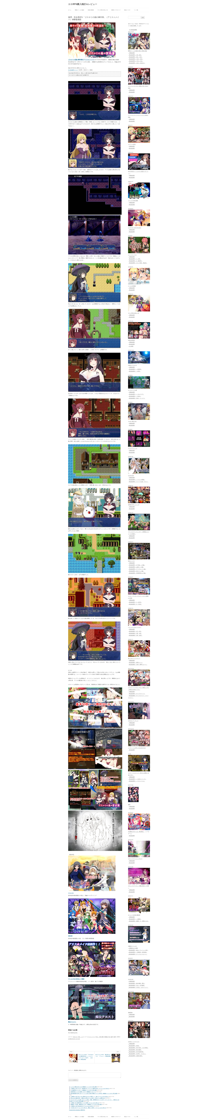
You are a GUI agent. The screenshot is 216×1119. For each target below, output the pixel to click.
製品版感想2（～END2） (135, 396)
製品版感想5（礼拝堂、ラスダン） (137, 1054)
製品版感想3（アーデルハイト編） (137, 569)
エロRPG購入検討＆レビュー (82, 4)
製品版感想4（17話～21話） (136, 61)
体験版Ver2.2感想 (133, 948)
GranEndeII (131, 475)
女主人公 (75, 1037)
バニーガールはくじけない (134, 627)
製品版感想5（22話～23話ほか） (137, 63)
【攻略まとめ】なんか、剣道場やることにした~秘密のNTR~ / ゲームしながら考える (90, 1088)
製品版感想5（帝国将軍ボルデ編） (137, 573)
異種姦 (106, 1037)
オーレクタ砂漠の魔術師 (134, 915)
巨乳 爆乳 (101, 1037)
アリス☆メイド (91, 1037)
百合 (109, 1037)
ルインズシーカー (132, 255)
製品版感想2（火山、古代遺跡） (137, 985)
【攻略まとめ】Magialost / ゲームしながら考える (82, 1106)
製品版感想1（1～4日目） (135, 602)
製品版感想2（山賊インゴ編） (136, 567)
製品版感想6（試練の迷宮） (136, 1056)
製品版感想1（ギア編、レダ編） (137, 565)
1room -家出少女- (132, 421)
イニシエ (71, 893)
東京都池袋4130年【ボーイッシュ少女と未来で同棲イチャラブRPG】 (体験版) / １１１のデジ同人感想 (94, 1093)
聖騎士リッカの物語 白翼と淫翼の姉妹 (137, 51)
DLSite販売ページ (73, 70)
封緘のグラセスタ (132, 365)
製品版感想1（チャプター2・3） (137, 693)
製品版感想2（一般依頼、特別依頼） (138, 952)
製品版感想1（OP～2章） (135, 631)
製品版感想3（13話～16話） (136, 59)
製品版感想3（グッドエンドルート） (138, 954)
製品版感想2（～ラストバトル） (137, 781)
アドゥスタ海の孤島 (133, 200)
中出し (97, 1037)
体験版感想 (132, 53)
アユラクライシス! (132, 448)
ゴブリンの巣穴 (132, 144)
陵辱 (115, 1037)
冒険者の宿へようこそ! (133, 504)
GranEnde (130, 979)
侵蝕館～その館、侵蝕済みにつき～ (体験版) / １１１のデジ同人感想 (86, 1104)
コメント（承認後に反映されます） (77, 1070)
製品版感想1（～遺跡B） (135, 919)
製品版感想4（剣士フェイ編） (136, 571)
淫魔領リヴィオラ (132, 946)
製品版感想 (132, 92)
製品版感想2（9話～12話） (136, 57)
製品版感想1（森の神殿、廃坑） (137, 983)
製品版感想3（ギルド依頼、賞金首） (138, 263)
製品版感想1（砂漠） (134, 1045)
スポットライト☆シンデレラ (135, 858)
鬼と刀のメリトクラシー (134, 658)
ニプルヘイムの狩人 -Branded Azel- (137, 748)
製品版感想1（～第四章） (135, 369)
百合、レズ (80, 1037)
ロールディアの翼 (132, 390)
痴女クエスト (72, 1022)
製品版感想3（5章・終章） (135, 635)
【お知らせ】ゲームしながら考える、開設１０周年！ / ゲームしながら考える (88, 1107)
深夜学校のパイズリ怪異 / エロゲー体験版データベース (83, 1091)
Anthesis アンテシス (133, 720)
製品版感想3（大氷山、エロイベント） (138, 987)
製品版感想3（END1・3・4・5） (137, 398)
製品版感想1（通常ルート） (136, 662)
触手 (112, 1037)
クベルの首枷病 (132, 286)
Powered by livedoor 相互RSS (77, 1110)
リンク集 (136, 10)
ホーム (69, 10)
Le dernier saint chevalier (134, 227)
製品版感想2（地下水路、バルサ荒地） (138, 1047)
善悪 (129, 804)
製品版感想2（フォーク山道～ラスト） (138, 481)
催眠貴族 (130, 1012)
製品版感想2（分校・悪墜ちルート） (138, 664)
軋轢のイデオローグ (115, 10)
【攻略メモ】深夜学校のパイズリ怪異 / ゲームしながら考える (85, 1103)
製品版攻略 (132, 204)
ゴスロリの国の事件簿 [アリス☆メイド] (81, 60)
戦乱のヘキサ (127, 10)
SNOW (70, 936)
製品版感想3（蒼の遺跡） (135, 1049)
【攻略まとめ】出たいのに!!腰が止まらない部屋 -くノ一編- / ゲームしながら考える (90, 1096)
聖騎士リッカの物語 (79, 10)
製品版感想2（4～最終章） (135, 261)
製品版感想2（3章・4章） (135, 633)
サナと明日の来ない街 (103, 10)
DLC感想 (131, 346)
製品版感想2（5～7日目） (135, 604)
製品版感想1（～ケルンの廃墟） (137, 479)
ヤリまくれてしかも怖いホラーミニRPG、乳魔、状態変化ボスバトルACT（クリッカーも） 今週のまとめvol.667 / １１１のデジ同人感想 (94, 1100)
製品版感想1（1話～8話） (135, 55)
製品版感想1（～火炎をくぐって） (137, 779)
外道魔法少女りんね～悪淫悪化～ (136, 831)
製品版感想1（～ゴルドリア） (136, 394)
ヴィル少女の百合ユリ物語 (76, 979)
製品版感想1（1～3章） (135, 259)
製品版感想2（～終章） (135, 371)
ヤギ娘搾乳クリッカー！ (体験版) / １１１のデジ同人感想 (84, 1090)
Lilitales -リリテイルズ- (133, 1041)
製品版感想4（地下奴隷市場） (136, 1051)
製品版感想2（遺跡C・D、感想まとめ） (139, 921)
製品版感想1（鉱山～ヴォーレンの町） (138, 950)
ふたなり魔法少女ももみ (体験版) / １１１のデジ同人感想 (84, 1087)
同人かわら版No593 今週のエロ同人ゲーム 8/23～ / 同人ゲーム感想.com (88, 1098)
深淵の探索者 (91, 10)
